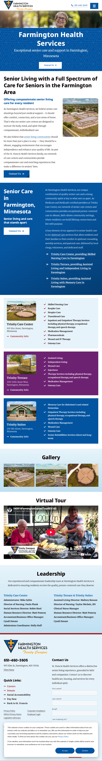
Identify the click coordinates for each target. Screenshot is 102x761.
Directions (9, 670)
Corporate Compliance (36, 711)
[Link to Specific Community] (51, 373)
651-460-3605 (16, 660)
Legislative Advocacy (12, 718)
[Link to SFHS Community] (51, 421)
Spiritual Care (58, 234)
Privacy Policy (63, 736)
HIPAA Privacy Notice (12, 714)
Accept (65, 751)
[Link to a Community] (51, 323)
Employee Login (34, 714)
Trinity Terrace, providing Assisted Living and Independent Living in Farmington (72, 268)
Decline (85, 751)
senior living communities (37, 136)
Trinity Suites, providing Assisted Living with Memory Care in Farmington (71, 282)
